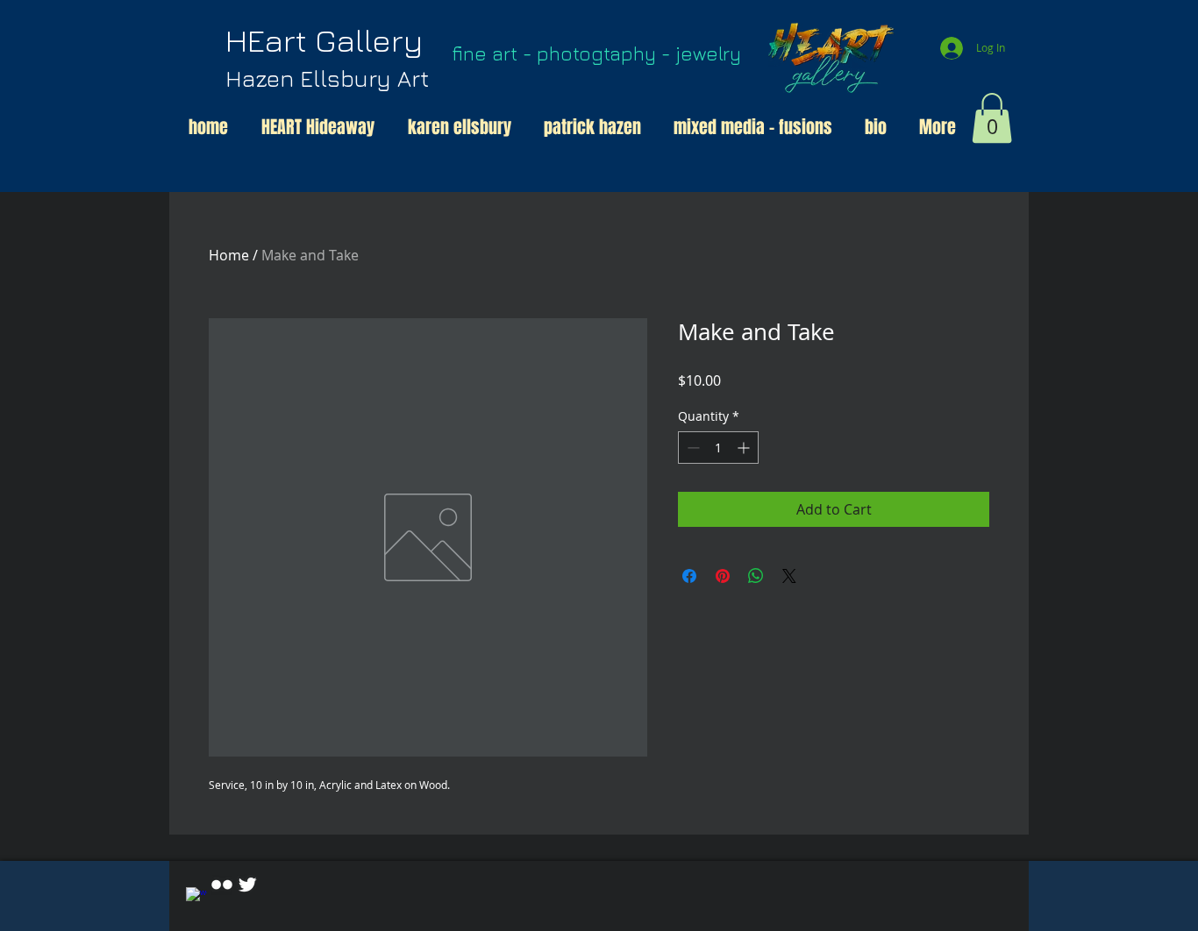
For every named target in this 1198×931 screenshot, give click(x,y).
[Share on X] (789, 575)
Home (229, 255)
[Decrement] (691, 447)
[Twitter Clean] (247, 884)
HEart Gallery (327, 56)
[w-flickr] (221, 884)
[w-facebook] (196, 897)
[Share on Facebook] (689, 575)
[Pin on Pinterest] (722, 575)
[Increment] (745, 447)
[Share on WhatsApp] (756, 575)
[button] (992, 118)
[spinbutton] (718, 447)
